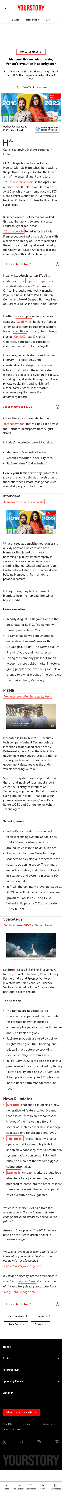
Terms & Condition (12, 1429)
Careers (26, 1424)
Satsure (42, 1316)
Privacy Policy (49, 1424)
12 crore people (14, 231)
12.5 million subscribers (19, 182)
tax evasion (44, 365)
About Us (7, 1424)
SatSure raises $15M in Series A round (29, 925)
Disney (39, 1324)
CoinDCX (20, 337)
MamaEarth (14, 1324)
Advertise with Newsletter (21, 1412)
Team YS (27, 87)
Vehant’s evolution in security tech (27, 696)
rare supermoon (14, 424)
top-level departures (39, 281)
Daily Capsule (29, 51)
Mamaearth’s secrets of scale (24, 502)
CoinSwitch (24, 322)
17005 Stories (42, 87)
